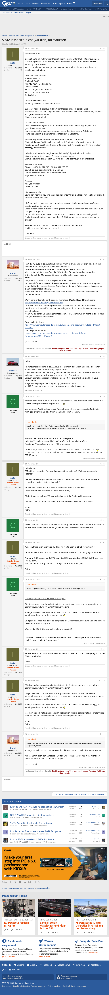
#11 (103, 734)
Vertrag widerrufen (38, 986)
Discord (20, 965)
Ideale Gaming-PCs (69, 9)
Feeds (8, 965)
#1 (104, 49)
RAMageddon (19, 9)
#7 (104, 542)
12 (79, 932)
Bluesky (33, 965)
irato (6, 44)
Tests (28, 4)
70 (7, 930)
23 (43, 932)
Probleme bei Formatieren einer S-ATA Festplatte (35, 831)
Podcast (6, 9)
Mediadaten (25, 986)
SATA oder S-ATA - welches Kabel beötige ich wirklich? (37, 806)
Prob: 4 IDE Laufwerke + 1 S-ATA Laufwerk (32, 839)
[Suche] (106, 3)
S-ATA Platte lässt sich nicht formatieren (31, 823)
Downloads (45, 4)
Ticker (20, 4)
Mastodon (96, 965)
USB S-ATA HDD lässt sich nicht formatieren (32, 814)
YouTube (16, 969)
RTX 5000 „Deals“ (35, 9)
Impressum (6, 986)
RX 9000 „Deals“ (52, 9)
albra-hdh (13, 826)
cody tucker (14, 809)
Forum (69, 4)
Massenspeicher (36, 817)
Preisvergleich (59, 4)
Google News (63, 965)
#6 (104, 520)
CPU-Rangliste (102, 9)
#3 (104, 357)
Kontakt (16, 986)
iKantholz (97, 825)
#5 (104, 464)
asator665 (96, 808)
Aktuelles (6, 12)
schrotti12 (14, 842)
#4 (104, 396)
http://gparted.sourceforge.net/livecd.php (44, 302)
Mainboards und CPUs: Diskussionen (42, 842)
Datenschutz (81, 986)
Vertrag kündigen (54, 986)
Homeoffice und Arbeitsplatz (40, 809)
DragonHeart (15, 834)
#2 (104, 259)
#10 (103, 680)
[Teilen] (100, 48)
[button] (11, 13)
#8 (104, 579)
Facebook (47, 965)
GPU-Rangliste (86, 9)
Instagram (80, 965)
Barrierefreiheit (69, 986)
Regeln (28, 12)
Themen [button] (35, 4)
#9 (104, 649)
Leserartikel (19, 12)
